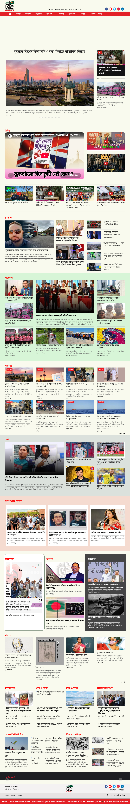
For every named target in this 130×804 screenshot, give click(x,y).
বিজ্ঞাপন (121, 790)
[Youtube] (111, 9)
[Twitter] (115, 9)
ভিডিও (94, 14)
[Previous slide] (8, 84)
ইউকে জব (72, 14)
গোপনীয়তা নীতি (10, 796)
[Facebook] (107, 9)
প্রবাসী (83, 14)
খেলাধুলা (61, 14)
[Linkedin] (123, 9)
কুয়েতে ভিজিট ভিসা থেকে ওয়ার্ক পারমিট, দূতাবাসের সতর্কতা (84, 802)
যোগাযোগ (113, 790)
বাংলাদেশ (39, 14)
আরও (121, 433)
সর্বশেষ (18, 14)
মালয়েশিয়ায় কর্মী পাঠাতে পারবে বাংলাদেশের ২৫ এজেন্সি (46, 802)
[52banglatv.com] (9, 6)
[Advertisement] (65, 31)
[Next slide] (91, 84)
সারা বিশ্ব (49, 14)
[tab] (39, 117)
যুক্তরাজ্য (28, 14)
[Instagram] (119, 9)
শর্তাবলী (20, 796)
